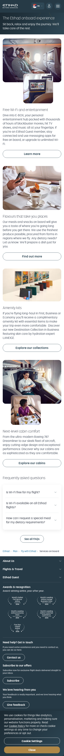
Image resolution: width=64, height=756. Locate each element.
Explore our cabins (32, 463)
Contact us (14, 657)
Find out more (32, 256)
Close (32, 750)
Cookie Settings (32, 741)
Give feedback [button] (16, 705)
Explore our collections (32, 348)
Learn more (32, 154)
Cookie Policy (17, 726)
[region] (32, 733)
